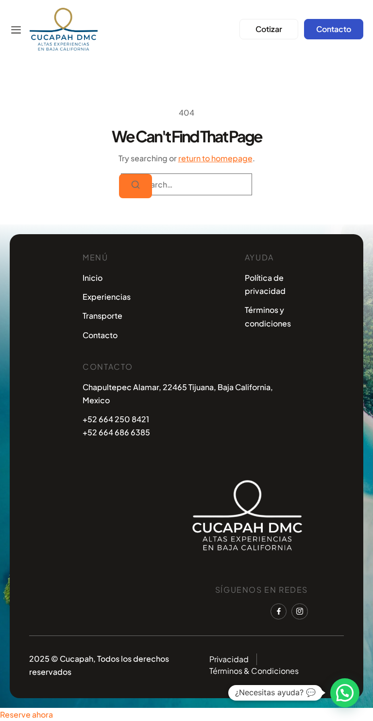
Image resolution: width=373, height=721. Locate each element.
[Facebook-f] (279, 611)
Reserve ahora (26, 714)
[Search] (135, 186)
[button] (344, 692)
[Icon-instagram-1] (299, 611)
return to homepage (215, 158)
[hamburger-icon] (16, 30)
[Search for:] (186, 184)
